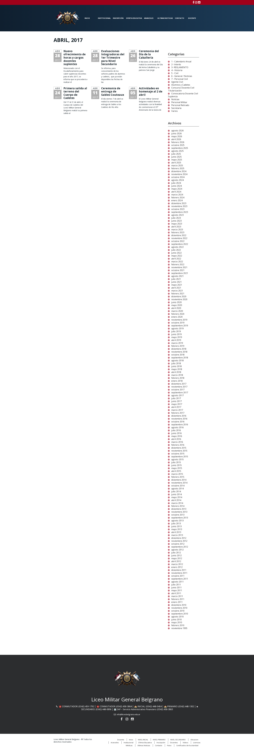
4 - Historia (176, 70)
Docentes (174, 742)
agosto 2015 (177, 459)
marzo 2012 (177, 564)
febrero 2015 (177, 476)
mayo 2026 (176, 136)
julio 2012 (176, 552)
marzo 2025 (177, 165)
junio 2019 (176, 334)
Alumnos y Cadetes (180, 84)
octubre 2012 (177, 543)
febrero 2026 (177, 142)
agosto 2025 (177, 150)
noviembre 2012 (179, 540)
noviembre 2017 (179, 386)
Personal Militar (179, 102)
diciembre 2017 (178, 383)
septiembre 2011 (179, 578)
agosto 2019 (177, 328)
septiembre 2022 (179, 244)
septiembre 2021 (179, 273)
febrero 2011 (177, 599)
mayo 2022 (176, 255)
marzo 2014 (177, 503)
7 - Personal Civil (179, 79)
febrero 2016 (177, 444)
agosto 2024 (177, 180)
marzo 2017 (177, 410)
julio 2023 (176, 217)
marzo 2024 (177, 194)
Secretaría (176, 108)
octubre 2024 (177, 177)
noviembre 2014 (179, 482)
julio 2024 (176, 182)
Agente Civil (177, 81)
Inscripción (118, 18)
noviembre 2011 (179, 572)
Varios (174, 111)
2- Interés (176, 64)
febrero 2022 (177, 264)
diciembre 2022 (178, 235)
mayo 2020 (176, 305)
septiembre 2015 (179, 456)
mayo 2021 (176, 284)
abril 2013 (176, 532)
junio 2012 (176, 555)
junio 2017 (176, 401)
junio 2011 (176, 587)
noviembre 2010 (179, 607)
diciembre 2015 (178, 447)
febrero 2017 (177, 412)
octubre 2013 (177, 514)
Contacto (179, 18)
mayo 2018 (176, 369)
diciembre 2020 (178, 296)
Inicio (87, 18)
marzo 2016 (177, 442)
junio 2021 (176, 281)
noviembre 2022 (179, 238)
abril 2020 (176, 308)
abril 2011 (176, 593)
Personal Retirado (180, 105)
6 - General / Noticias (181, 76)
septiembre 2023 (179, 212)
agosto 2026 (177, 130)
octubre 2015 (177, 453)
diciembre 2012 (178, 538)
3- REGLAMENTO (179, 67)
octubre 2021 (177, 270)
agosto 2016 (177, 427)
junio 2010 (176, 619)
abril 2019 (176, 340)
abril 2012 (176, 561)
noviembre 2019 (179, 319)
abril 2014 (176, 500)
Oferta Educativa (134, 18)
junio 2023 (176, 220)
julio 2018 (176, 363)
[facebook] (193, 2)
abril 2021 (176, 287)
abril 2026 (176, 139)
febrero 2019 (177, 345)
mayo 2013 (176, 529)
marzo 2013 (177, 535)
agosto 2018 (177, 360)
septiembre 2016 (179, 424)
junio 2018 (176, 366)
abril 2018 (176, 372)
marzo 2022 (177, 261)
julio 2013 (176, 523)
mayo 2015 (176, 468)
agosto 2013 (177, 520)
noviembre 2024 (179, 174)
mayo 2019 (176, 337)
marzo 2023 (177, 229)
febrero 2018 (177, 377)
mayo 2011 (176, 590)
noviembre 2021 (179, 267)
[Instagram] (196, 2)
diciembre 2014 (178, 479)
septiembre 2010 (179, 613)
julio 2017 (176, 398)
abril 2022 (176, 258)
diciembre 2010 (178, 604)
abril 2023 (176, 226)
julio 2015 (176, 462)
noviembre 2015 (179, 450)
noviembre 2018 (179, 351)
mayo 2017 (176, 404)
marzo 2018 (177, 375)
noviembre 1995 (179, 628)
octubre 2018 (177, 354)
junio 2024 (176, 185)
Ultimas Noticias (165, 18)
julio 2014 (176, 491)
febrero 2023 (177, 232)
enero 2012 (177, 567)
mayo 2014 (176, 497)
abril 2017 (176, 407)
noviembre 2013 (179, 511)
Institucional (104, 18)
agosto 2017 (177, 395)
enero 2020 (177, 316)
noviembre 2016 (179, 418)
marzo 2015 (177, 474)
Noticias (175, 99)
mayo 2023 (176, 223)
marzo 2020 (177, 311)
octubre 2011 (177, 575)
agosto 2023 (177, 215)
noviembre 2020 (179, 299)
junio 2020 (176, 302)
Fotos (169, 745)
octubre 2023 (177, 209)
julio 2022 (176, 249)
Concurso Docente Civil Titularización (181, 89)
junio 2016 (176, 433)
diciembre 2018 (178, 348)
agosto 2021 (177, 276)
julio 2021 (176, 279)
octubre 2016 (177, 421)
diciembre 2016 (178, 415)
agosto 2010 (177, 616)
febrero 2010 (177, 625)
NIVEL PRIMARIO (159, 739)
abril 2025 (176, 162)
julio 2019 (176, 331)
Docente (192, 18)
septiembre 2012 (179, 546)
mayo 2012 (176, 558)
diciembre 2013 (178, 508)
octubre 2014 (177, 485)
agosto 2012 (177, 549)
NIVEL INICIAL (143, 739)
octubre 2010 (177, 610)
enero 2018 (177, 380)
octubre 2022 (177, 241)
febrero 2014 (177, 506)
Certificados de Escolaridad (187, 745)
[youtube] (199, 2)
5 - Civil (174, 73)
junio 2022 (176, 252)
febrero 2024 (177, 197)
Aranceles (148, 18)
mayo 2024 (176, 188)
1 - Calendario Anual (181, 61)
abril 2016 (176, 439)
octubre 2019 (177, 322)
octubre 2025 (177, 145)
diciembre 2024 (178, 171)
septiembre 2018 (179, 357)
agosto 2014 (177, 488)
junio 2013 (176, 526)
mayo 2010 (176, 622)
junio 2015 (176, 465)
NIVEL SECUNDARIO (178, 739)
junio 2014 (176, 494)
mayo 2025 (176, 159)
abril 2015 (176, 471)
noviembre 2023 (179, 206)
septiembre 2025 (179, 148)
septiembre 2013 (179, 517)
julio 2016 (176, 430)
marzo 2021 (177, 290)
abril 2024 (176, 191)
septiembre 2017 (179, 392)
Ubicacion (194, 739)
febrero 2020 (177, 313)
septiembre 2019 (179, 325)
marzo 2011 (177, 596)
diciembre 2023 (178, 203)
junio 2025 (176, 156)
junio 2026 (176, 133)
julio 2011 (176, 584)
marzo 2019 (177, 343)
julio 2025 (176, 153)
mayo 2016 (176, 436)
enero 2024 (177, 200)
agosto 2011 (177, 581)
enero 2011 (177, 602)
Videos (185, 742)
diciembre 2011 (178, 570)
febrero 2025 (177, 168)
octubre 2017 (177, 389)
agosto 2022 (177, 247)
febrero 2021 (177, 293)
